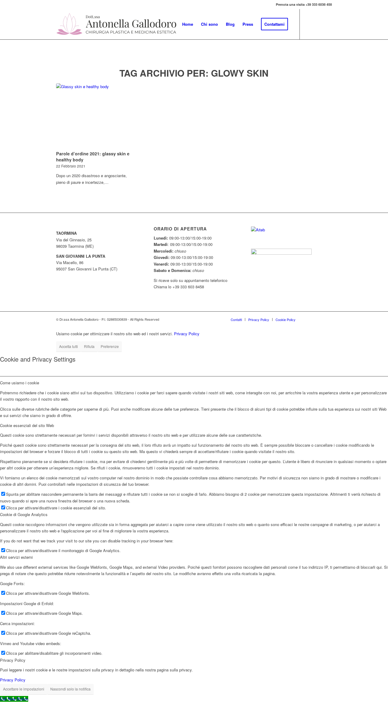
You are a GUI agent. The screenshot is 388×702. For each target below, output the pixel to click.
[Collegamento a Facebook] (309, 23)
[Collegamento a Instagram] (327, 23)
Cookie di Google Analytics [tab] (24, 514)
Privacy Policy (186, 333)
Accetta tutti (68, 346)
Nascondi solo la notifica (70, 688)
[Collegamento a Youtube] (318, 23)
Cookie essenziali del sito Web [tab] (27, 425)
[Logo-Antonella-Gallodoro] (116, 24)
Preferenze (110, 346)
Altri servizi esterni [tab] (16, 557)
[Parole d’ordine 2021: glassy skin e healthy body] (96, 116)
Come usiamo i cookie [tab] (19, 383)
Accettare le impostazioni (23, 688)
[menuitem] (187, 24)
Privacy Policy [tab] (12, 660)
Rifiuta (89, 346)
